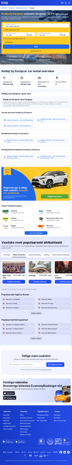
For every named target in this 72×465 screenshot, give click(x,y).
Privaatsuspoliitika (43, 415)
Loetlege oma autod (9, 426)
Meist (22, 415)
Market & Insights (25, 434)
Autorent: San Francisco (49, 307)
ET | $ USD (8, 452)
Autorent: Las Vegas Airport (14, 328)
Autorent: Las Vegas (12, 307)
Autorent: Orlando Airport (50, 324)
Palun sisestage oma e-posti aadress (21, 364)
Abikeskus (57, 415)
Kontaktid (57, 418)
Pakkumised (7, 423)
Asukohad (6, 415)
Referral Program (25, 423)
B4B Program (24, 429)
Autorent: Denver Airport (13, 333)
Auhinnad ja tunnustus (27, 420)
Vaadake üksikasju (13, 282)
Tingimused (40, 418)
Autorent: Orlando (11, 303)
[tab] (6, 255)
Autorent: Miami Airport (49, 333)
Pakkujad (6, 420)
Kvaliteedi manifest (26, 418)
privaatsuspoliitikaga (46, 369)
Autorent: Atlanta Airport (49, 328)
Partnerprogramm (25, 426)
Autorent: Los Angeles (13, 299)
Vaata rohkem (36, 313)
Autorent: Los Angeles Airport (15, 324)
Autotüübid (6, 418)
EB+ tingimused (42, 420)
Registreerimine (56, 364)
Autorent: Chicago (47, 303)
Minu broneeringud (60, 420)
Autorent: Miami (47, 299)
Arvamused (23, 432)
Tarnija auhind (7, 429)
